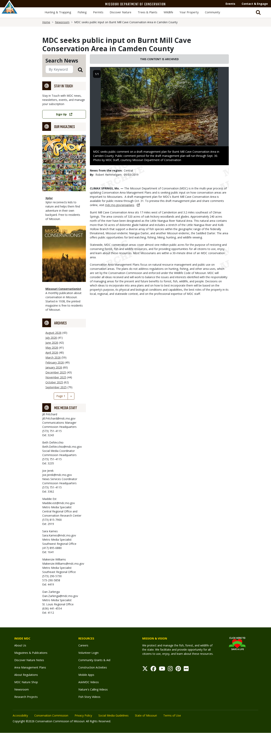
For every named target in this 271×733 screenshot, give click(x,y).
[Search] (78, 69)
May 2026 (51, 347)
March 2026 (53, 357)
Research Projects (26, 697)
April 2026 (51, 352)
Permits (98, 12)
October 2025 (54, 382)
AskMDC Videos (88, 682)
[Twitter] (145, 669)
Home (46, 22)
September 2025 (56, 387)
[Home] (9, 11)
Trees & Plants (147, 12)
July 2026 (51, 337)
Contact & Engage (255, 4)
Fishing (82, 12)
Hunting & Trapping (58, 12)
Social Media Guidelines (113, 715)
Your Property (189, 12)
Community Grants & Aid (94, 660)
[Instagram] (170, 669)
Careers (83, 645)
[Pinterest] (178, 669)
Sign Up (61, 114)
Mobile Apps (86, 675)
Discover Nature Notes (29, 660)
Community (212, 12)
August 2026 (53, 333)
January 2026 (53, 367)
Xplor (49, 198)
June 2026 (51, 342)
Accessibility (20, 715)
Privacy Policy (83, 715)
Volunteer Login (88, 653)
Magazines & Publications (30, 653)
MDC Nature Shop (26, 682)
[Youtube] (162, 669)
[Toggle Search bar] (258, 12)
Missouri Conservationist (63, 289)
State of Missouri (146, 715)
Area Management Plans (30, 667)
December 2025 (55, 372)
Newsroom (62, 22)
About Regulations (26, 675)
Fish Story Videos (89, 697)
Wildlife (168, 12)
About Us (20, 645)
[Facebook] (153, 669)
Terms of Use (172, 715)
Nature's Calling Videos (93, 689)
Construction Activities (92, 667)
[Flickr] (186, 669)
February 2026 (54, 362)
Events (230, 4)
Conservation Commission (51, 715)
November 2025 (55, 377)
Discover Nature (120, 12)
